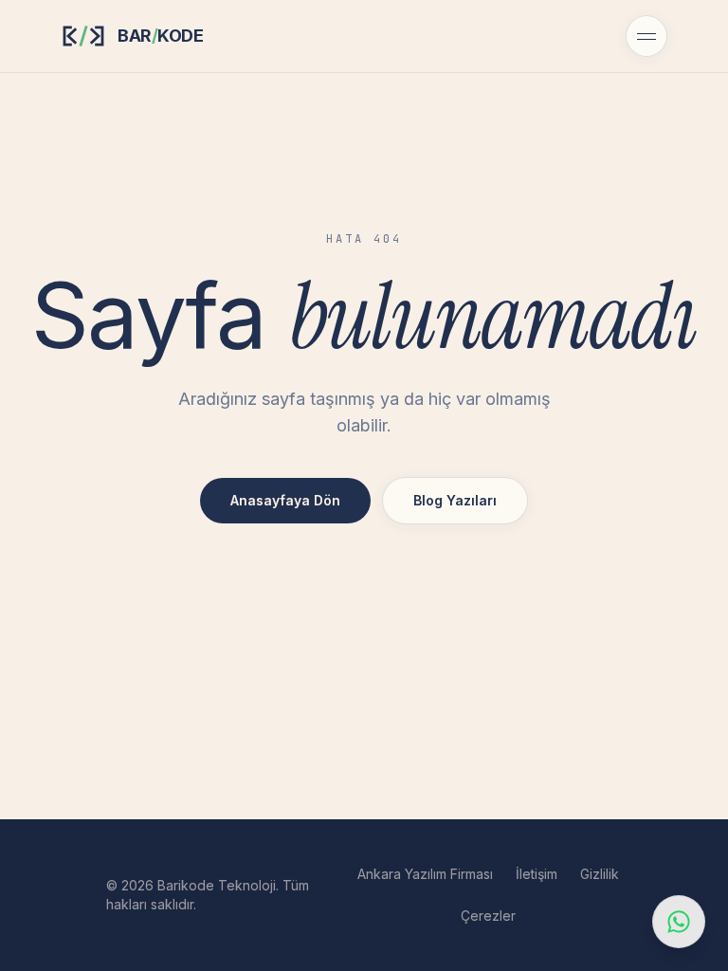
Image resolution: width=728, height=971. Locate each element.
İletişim (536, 874)
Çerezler (488, 915)
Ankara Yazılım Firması (425, 874)
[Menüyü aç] (646, 36)
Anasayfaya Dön (285, 500)
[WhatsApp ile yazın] (678, 921)
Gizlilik (599, 874)
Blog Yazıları (455, 500)
